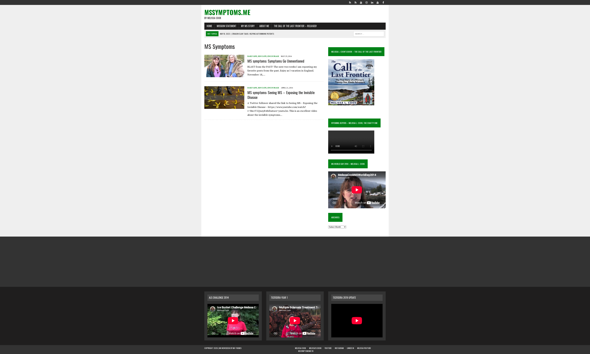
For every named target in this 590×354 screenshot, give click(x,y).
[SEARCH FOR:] (368, 33)
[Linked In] (372, 2)
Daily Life (252, 56)
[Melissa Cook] (350, 2)
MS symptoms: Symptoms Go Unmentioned (275, 61)
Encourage (273, 56)
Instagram (339, 348)
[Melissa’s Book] (355, 2)
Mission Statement (226, 26)
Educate (262, 56)
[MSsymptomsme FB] (383, 2)
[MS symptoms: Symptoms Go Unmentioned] (224, 75)
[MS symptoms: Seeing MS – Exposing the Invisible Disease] (224, 106)
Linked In (350, 348)
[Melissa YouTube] (377, 2)
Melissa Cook (300, 348)
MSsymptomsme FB (305, 351)
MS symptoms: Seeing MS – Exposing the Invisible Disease (281, 95)
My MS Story (248, 26)
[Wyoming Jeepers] (361, 2)
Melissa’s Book (315, 348)
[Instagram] (366, 2)
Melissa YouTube (364, 348)
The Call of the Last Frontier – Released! (295, 26)
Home (209, 26)
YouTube (328, 348)
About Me (264, 26)
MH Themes (237, 348)
